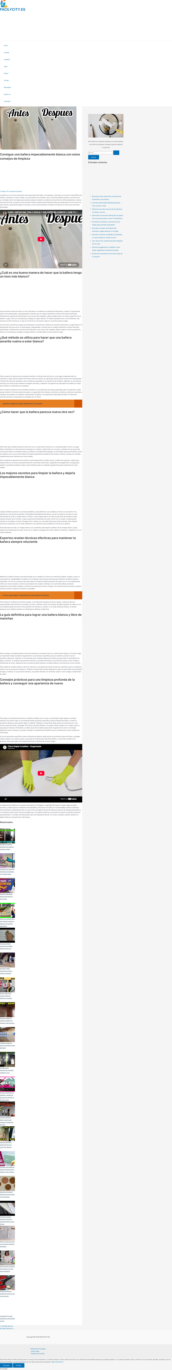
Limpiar (6, 52)
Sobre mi (7, 94)
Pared (6, 73)
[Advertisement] (86, 25)
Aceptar (18, 1365)
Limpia (3, 191)
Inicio (6, 45)
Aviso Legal (35, 1351)
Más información (57, 1362)
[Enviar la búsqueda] (116, 152)
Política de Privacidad (37, 1349)
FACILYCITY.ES (12, 9)
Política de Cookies (38, 1354)
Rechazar (6, 1365)
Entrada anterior (6, 1326)
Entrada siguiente (7, 1328)
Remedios (7, 87)
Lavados (7, 59)
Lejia (5, 66)
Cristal (6, 80)
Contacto (7, 101)
